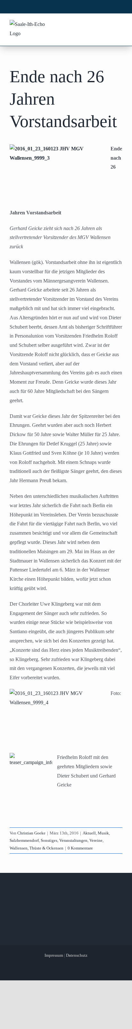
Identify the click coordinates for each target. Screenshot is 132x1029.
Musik (103, 833)
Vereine (96, 840)
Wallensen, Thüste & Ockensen (36, 848)
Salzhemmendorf (24, 840)
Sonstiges (49, 840)
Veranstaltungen (73, 840)
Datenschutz (76, 955)
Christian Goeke (31, 833)
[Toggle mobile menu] (118, 24)
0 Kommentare (80, 848)
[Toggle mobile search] (106, 24)
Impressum (54, 955)
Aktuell (89, 833)
